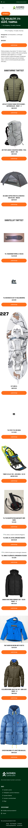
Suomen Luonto (8, 790)
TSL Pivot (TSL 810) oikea (14, 430)
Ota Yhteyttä (13, 823)
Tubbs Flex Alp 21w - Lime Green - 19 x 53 (14, 474)
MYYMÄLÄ (5, 13)
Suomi (4, 2)
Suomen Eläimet (8, 795)
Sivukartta (19, 825)
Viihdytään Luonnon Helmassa (11, 792)
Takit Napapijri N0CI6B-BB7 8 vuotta (14, 645)
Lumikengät (19, 34)
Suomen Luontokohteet (10, 798)
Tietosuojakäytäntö (11, 825)
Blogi (5, 801)
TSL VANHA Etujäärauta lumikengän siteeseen (14, 555)
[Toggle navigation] (3, 7)
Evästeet (19, 823)
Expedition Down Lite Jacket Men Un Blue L (14, 750)
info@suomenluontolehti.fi (21, 2)
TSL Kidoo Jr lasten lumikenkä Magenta (14, 538)
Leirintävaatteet (12, 34)
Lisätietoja (14, 45)
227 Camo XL (14, 386)
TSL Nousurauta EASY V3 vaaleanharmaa (14, 298)
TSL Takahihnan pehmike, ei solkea (14, 254)
